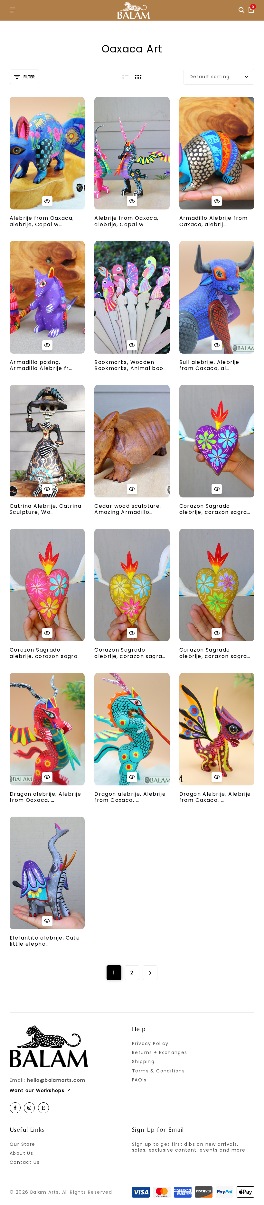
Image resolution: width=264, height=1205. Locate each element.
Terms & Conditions (158, 1071)
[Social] (15, 1107)
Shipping (143, 1061)
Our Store (22, 1144)
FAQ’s (139, 1080)
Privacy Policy (150, 1043)
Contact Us (25, 1162)
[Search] (241, 10)
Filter (29, 76)
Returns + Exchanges (159, 1052)
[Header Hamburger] (13, 10)
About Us (21, 1153)
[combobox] (219, 77)
